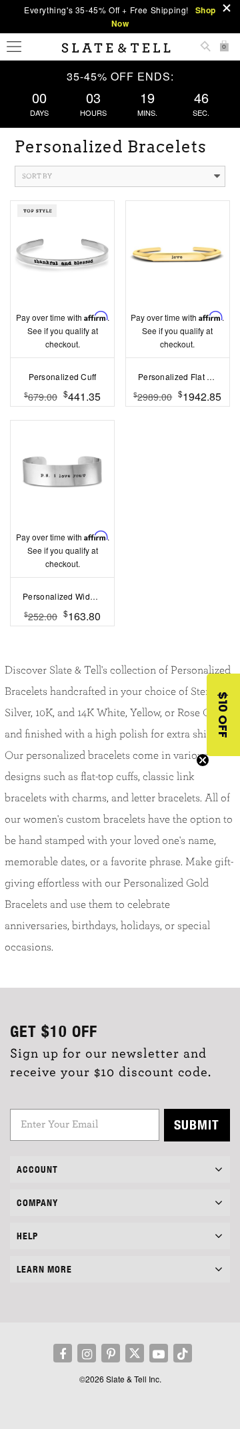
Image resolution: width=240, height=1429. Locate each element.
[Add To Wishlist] (62, 416)
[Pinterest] (110, 1353)
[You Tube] (158, 1353)
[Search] (205, 47)
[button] (223, 715)
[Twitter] (134, 1353)
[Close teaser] (202, 760)
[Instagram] (86, 1353)
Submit (196, 1124)
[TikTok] (182, 1353)
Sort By (37, 176)
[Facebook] (62, 1353)
